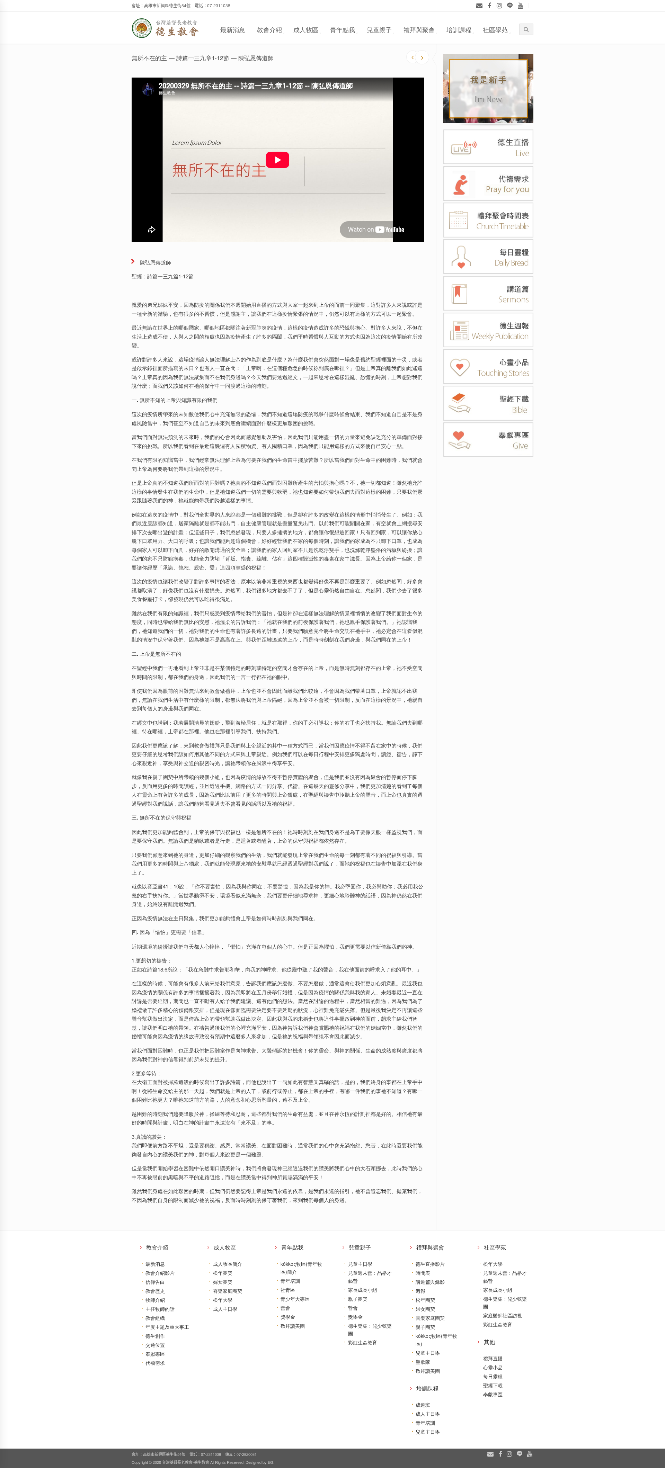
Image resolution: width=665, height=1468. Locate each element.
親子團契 (357, 1298)
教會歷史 (155, 1290)
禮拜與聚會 (419, 29)
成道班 (423, 1404)
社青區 (288, 1289)
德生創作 (155, 1335)
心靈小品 (493, 1367)
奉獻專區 (155, 1353)
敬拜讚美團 (293, 1325)
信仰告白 (155, 1281)
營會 (285, 1307)
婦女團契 (222, 1281)
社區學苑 (495, 29)
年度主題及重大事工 (167, 1326)
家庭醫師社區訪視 (502, 1315)
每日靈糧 (493, 1376)
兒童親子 (379, 29)
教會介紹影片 (160, 1272)
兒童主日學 (360, 1263)
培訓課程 (458, 29)
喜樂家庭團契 (227, 1290)
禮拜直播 (493, 1358)
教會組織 (155, 1317)
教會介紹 (269, 29)
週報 (420, 1290)
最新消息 (232, 29)
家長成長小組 (362, 1289)
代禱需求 (155, 1362)
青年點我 (342, 29)
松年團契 (222, 1272)
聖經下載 (493, 1385)
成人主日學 (225, 1308)
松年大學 (222, 1299)
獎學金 (288, 1316)
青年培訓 (290, 1280)
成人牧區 (305, 29)
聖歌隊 (423, 1361)
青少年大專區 (295, 1298)
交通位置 (155, 1344)
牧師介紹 (155, 1299)
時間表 (423, 1272)
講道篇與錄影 (430, 1281)
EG (270, 1462)
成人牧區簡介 (227, 1263)
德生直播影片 (430, 1263)
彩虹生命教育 (362, 1342)
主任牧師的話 (160, 1308)
